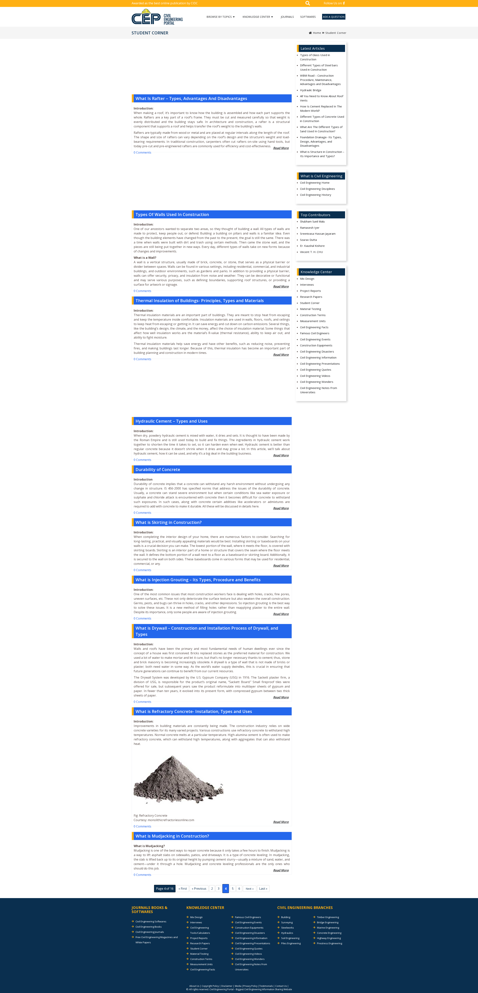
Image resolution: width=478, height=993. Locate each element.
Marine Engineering (328, 927)
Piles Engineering (291, 943)
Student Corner (310, 303)
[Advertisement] (212, 68)
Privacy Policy (250, 986)
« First (183, 889)
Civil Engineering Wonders (316, 382)
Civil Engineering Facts (314, 327)
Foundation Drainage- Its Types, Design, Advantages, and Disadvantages (321, 141)
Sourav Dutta (308, 240)
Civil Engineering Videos (315, 376)
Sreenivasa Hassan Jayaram (318, 233)
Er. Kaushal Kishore (312, 246)
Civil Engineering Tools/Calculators (200, 930)
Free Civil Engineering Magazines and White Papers (157, 939)
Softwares (308, 16)
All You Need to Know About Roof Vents (321, 98)
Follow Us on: (333, 3)
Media (238, 986)
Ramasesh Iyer (309, 227)
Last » (263, 889)
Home (316, 33)
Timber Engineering (328, 917)
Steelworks (287, 927)
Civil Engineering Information (318, 357)
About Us (194, 986)
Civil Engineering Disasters (317, 351)
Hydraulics (287, 933)
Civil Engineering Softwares (151, 921)
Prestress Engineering (329, 943)
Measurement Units (313, 321)
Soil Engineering (290, 938)
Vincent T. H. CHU (311, 252)
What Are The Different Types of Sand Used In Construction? (321, 129)
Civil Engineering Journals (150, 932)
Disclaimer (226, 986)
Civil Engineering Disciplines (317, 189)
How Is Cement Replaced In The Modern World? (321, 108)
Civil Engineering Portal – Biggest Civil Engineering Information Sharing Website (250, 989)
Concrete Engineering (329, 933)
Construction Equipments (316, 345)
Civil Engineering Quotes (315, 369)
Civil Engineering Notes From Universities (318, 390)
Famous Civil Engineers (314, 333)
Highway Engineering (329, 938)
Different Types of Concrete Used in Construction (322, 119)
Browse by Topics (219, 16)
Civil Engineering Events (315, 339)
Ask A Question (333, 16)
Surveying (287, 922)
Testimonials (266, 986)
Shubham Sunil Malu (312, 221)
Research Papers (311, 297)
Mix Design (307, 278)
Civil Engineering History (315, 195)
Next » (250, 888)
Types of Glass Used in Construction (315, 57)
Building (285, 917)
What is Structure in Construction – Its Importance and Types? (322, 154)
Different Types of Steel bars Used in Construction (319, 67)
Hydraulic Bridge (310, 90)
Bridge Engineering (327, 922)
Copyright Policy (210, 986)
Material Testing (310, 309)
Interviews (307, 284)
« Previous (199, 889)
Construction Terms (313, 315)
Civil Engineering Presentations (320, 363)
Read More (281, 148)
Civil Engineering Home (315, 182)
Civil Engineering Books (149, 926)
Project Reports (310, 291)
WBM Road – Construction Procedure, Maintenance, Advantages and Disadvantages (320, 80)
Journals (287, 16)
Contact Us (281, 986)
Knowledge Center (256, 16)
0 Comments (142, 152)
